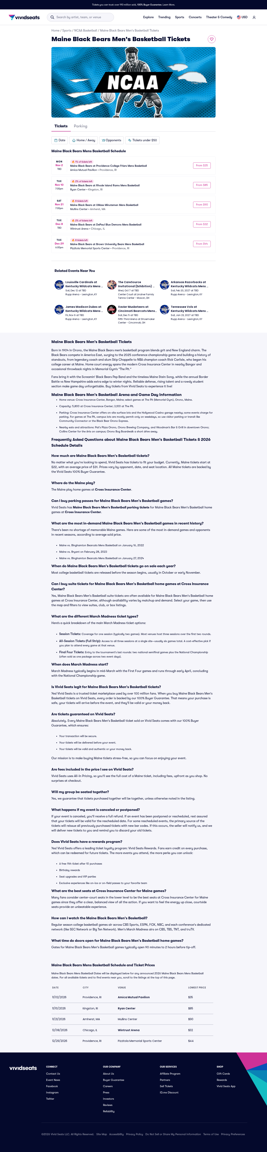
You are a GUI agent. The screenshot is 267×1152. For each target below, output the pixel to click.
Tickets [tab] (61, 126)
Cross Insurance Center (113, 489)
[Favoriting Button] (212, 39)
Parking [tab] (80, 126)
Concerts (195, 17)
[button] (59, 140)
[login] (254, 17)
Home (55, 30)
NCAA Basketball (85, 30)
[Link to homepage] (25, 17)
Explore (148, 17)
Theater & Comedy (219, 17)
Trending (164, 17)
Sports (179, 17)
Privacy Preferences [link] (233, 1134)
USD (244, 17)
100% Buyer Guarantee (149, 4)
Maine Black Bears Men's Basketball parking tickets (111, 507)
